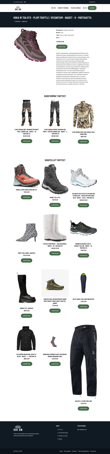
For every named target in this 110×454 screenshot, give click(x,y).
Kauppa (92, 8)
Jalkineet (24, 21)
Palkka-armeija (76, 8)
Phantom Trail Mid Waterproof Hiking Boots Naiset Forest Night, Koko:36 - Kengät (55, 301)
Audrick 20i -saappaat (26, 308)
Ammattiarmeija (63, 8)
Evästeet (74, 451)
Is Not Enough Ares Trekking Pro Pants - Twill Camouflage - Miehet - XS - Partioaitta (27, 132)
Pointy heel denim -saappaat (26, 253)
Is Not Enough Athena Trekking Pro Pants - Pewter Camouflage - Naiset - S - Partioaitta (55, 132)
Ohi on (53, 8)
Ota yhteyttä (67, 451)
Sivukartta (93, 451)
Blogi (85, 8)
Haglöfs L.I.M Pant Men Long (83, 401)
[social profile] (25, 2)
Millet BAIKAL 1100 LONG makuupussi (83, 299)
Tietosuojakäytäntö (83, 451)
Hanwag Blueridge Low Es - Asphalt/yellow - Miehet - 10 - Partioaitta (83, 246)
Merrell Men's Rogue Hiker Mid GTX (26, 190)
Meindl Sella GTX (55, 197)
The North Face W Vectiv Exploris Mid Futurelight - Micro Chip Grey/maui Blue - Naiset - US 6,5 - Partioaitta (83, 196)
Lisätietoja (61, 46)
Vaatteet (18, 21)
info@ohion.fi (92, 2)
